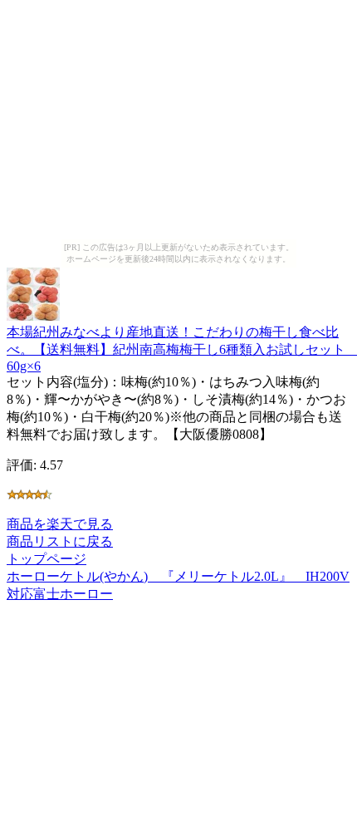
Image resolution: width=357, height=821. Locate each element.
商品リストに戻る (60, 541)
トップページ (46, 559)
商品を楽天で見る (60, 524)
